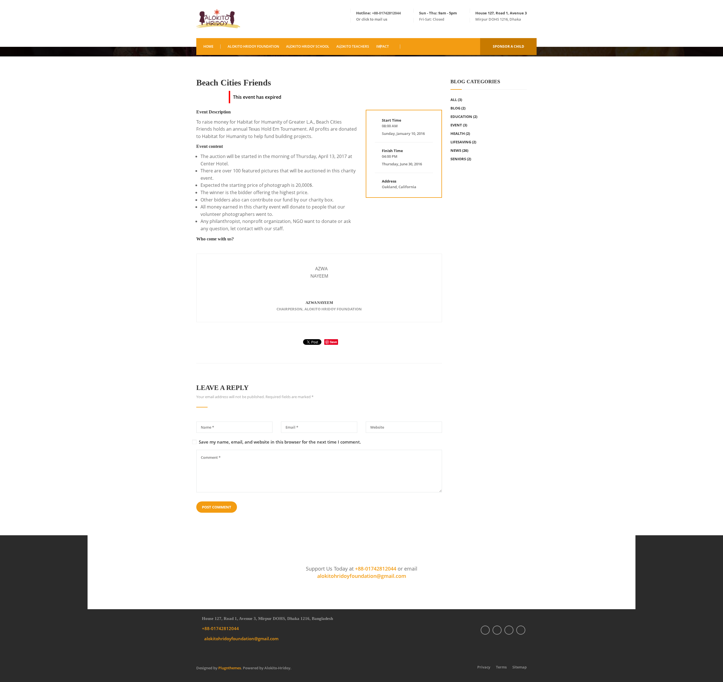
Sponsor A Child (508, 46)
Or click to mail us (371, 19)
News (455, 150)
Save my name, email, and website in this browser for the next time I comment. (280, 442)
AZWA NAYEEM (319, 303)
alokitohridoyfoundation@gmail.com (361, 576)
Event (456, 125)
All (453, 99)
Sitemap (519, 667)
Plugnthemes (229, 667)
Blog (455, 108)
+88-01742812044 (386, 13)
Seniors (458, 158)
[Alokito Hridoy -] (218, 18)
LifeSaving (460, 141)
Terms (501, 667)
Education (461, 116)
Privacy (483, 667)
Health (457, 133)
